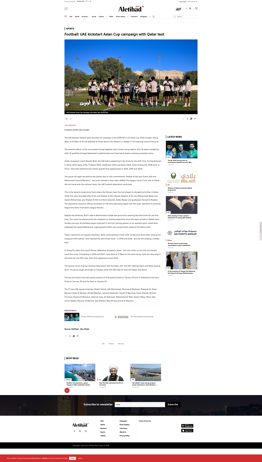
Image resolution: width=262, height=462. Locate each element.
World (77, 16)
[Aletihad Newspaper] (131, 9)
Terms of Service (145, 421)
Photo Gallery (120, 16)
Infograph (143, 16)
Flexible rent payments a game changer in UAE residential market (78, 384)
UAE (70, 16)
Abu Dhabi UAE (83, 1)
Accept (72, 458)
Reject (80, 458)
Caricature (134, 16)
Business (85, 16)
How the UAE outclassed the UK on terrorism (111, 384)
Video (111, 16)
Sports (94, 16)
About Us (123, 432)
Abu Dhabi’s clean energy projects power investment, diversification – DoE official (144, 384)
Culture (101, 16)
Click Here (44, 458)
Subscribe (173, 404)
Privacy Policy (125, 436)
